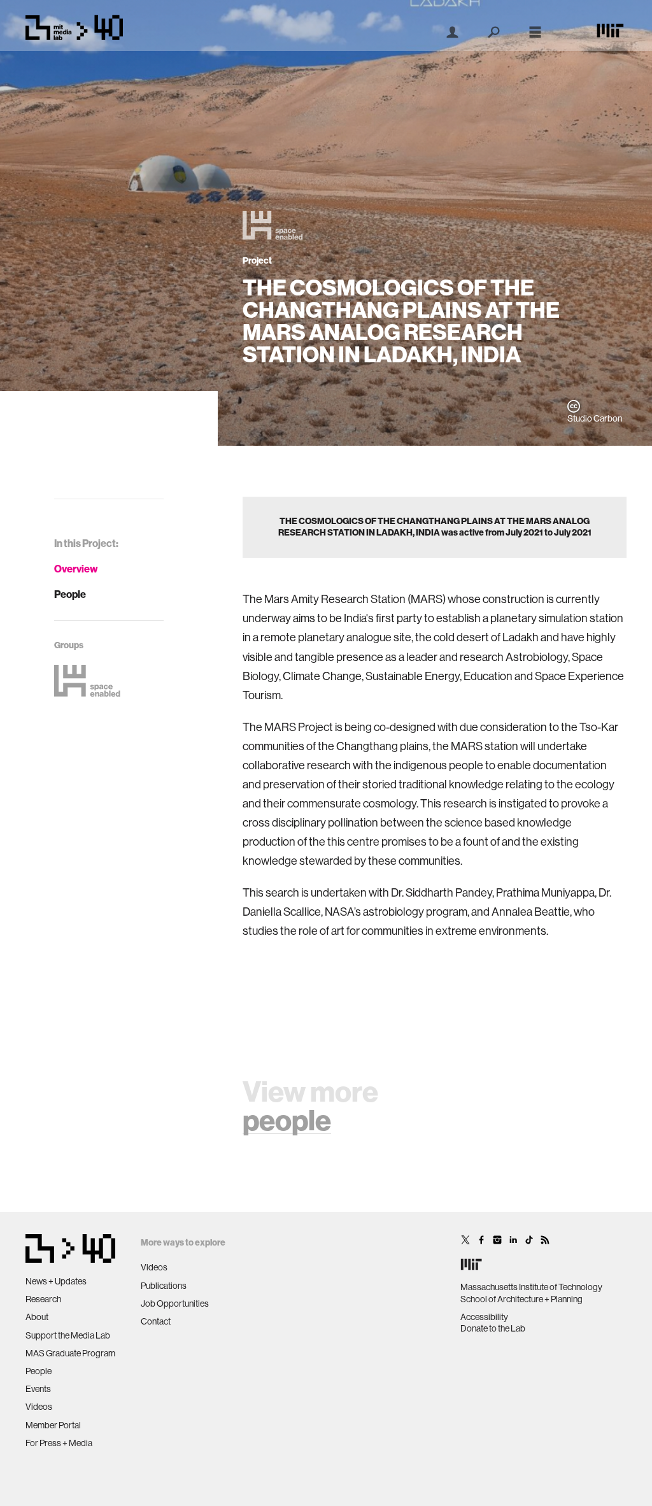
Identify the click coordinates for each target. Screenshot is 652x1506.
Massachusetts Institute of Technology (531, 1287)
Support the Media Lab (67, 1335)
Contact (156, 1321)
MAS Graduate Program (70, 1353)
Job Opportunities (175, 1303)
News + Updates (56, 1281)
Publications (164, 1286)
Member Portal (53, 1425)
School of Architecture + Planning (521, 1299)
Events (38, 1389)
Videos (38, 1407)
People (70, 594)
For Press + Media (58, 1443)
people (287, 1121)
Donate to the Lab (492, 1328)
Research (43, 1299)
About (36, 1317)
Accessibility (484, 1317)
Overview (76, 569)
